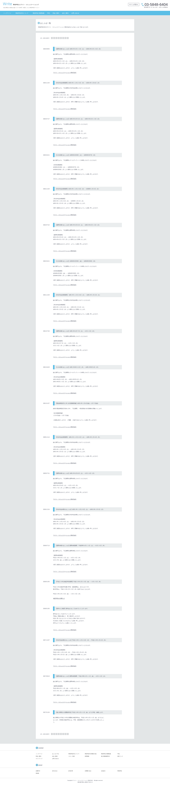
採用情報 (87, 756)
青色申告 (119, 770)
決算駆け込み (88, 770)
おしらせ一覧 (55, 753)
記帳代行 (38, 770)
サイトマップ (39, 758)
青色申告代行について (22, 13)
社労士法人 (55, 770)
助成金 (37, 773)
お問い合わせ (75, 13)
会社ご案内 (65, 13)
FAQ (48, 13)
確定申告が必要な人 (59, 598)
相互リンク (120, 756)
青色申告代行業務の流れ (91, 753)
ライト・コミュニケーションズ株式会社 (64, 72)
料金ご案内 (56, 13)
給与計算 (70, 770)
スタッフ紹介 (71, 756)
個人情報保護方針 (105, 756)
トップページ (7, 13)
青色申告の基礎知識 (38, 13)
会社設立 (103, 770)
